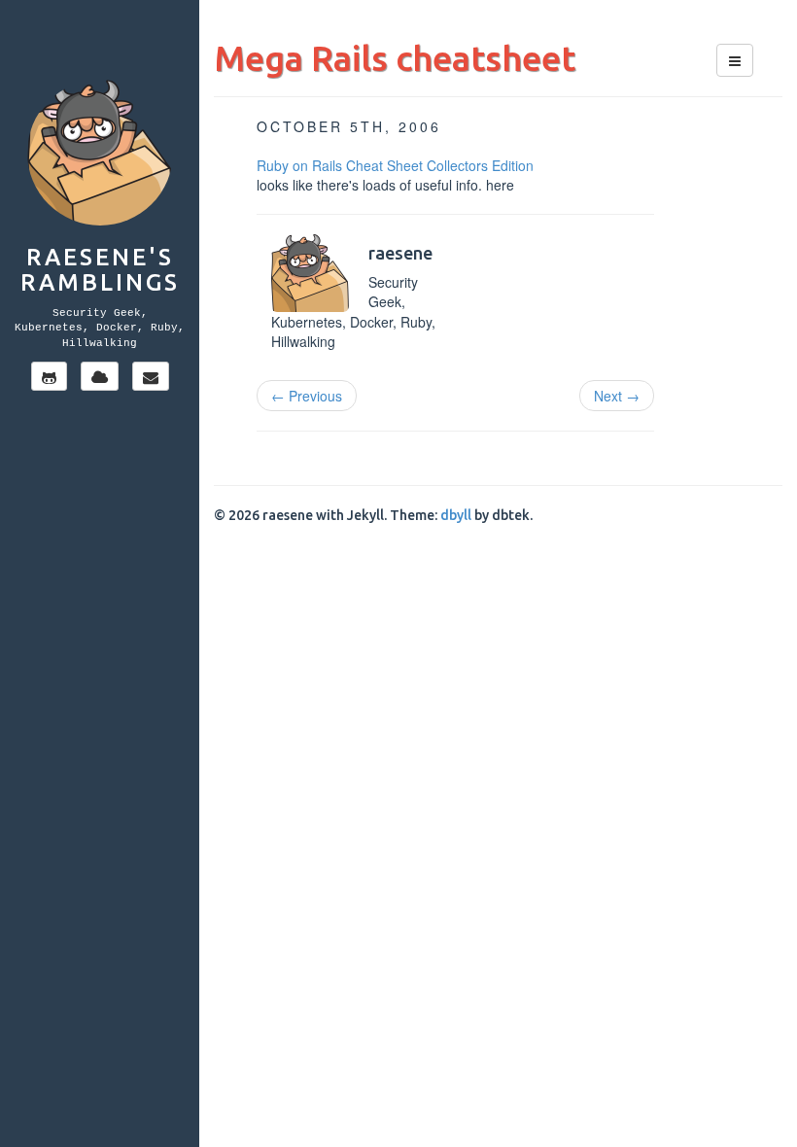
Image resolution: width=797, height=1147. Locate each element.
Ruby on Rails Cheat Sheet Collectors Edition (395, 165)
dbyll (455, 515)
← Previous (306, 395)
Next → (617, 395)
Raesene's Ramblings (100, 269)
